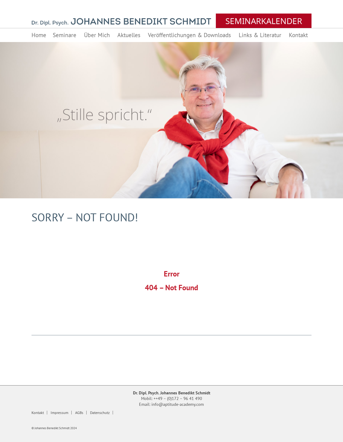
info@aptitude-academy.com (177, 404)
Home (39, 35)
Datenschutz (100, 412)
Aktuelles (128, 35)
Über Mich (97, 35)
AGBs (79, 412)
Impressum (59, 412)
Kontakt (298, 35)
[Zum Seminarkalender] (264, 21)
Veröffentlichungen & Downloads (189, 35)
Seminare (64, 35)
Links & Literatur (260, 35)
